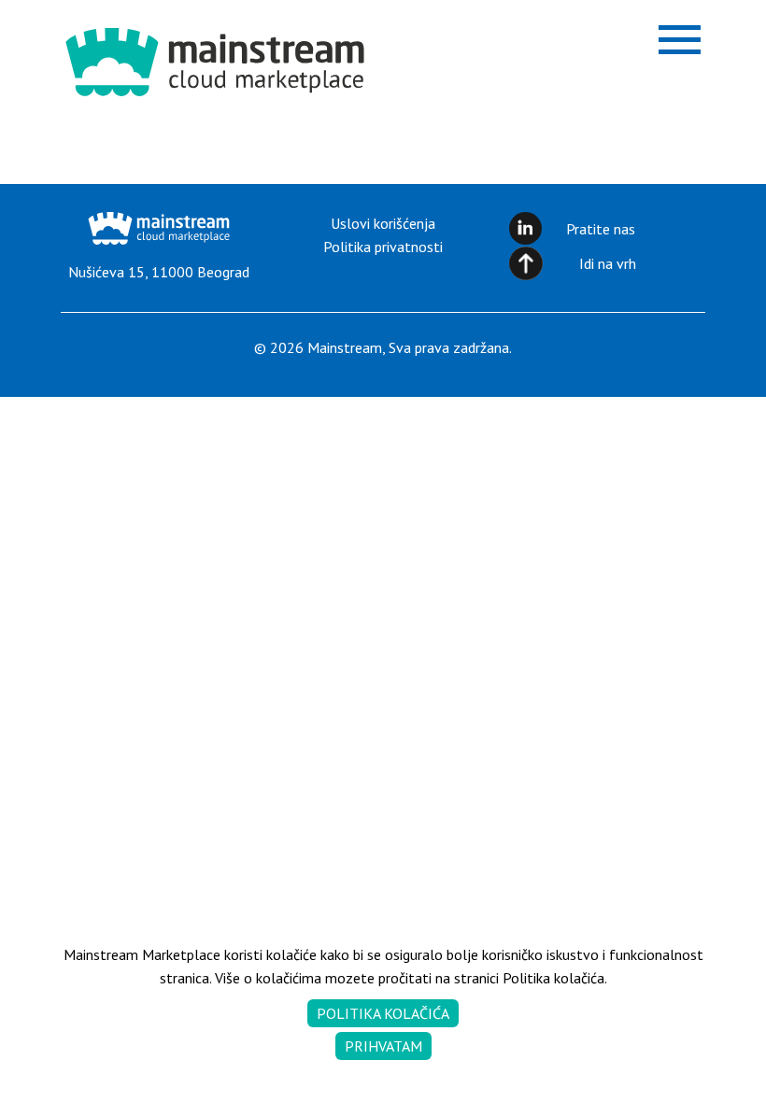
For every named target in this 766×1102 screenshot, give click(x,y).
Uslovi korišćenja (383, 223)
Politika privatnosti (383, 246)
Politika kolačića (383, 1013)
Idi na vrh (607, 263)
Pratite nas (600, 228)
